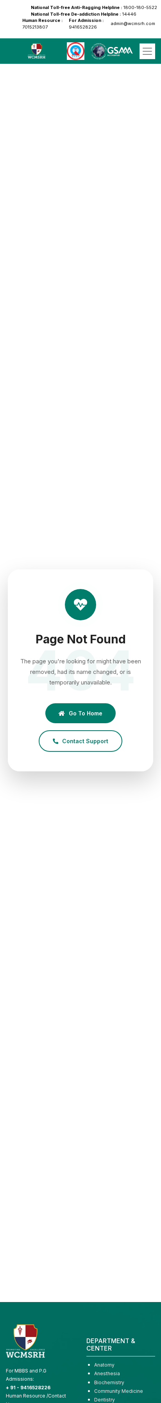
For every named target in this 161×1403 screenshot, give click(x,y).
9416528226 (86, 24)
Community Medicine (118, 1391)
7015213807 (42, 24)
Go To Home (85, 713)
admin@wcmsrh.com (132, 23)
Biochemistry (109, 1382)
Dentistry (104, 1400)
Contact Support (85, 741)
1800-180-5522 (94, 7)
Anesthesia (107, 1373)
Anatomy (104, 1365)
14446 (83, 14)
